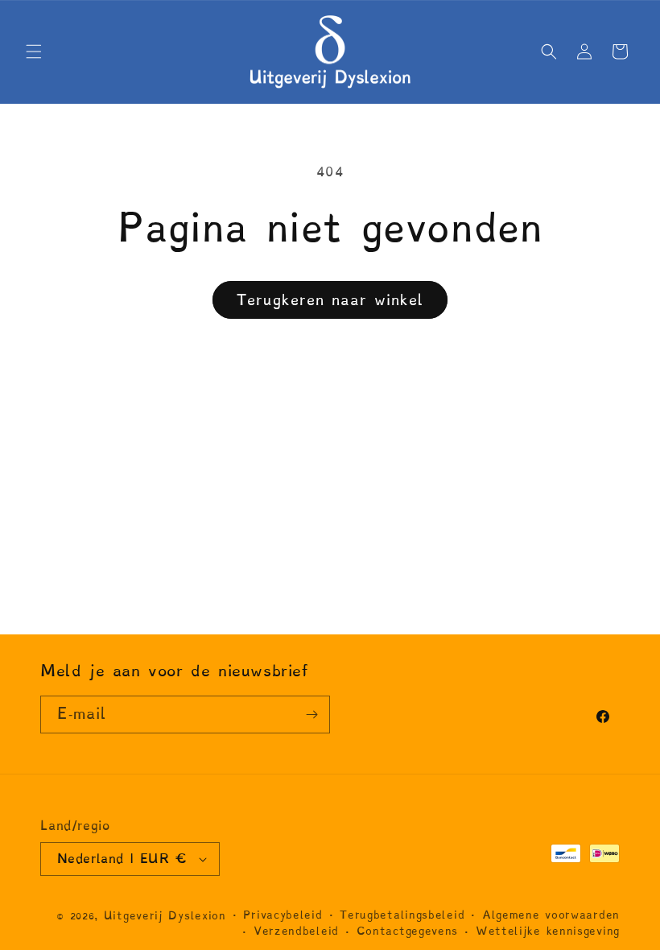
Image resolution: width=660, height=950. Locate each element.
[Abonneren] (311, 714)
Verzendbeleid (296, 931)
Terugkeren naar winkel (330, 300)
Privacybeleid (282, 915)
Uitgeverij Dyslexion (165, 916)
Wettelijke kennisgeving (548, 931)
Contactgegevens (408, 931)
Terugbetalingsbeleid (402, 915)
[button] (34, 51)
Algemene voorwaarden (551, 915)
